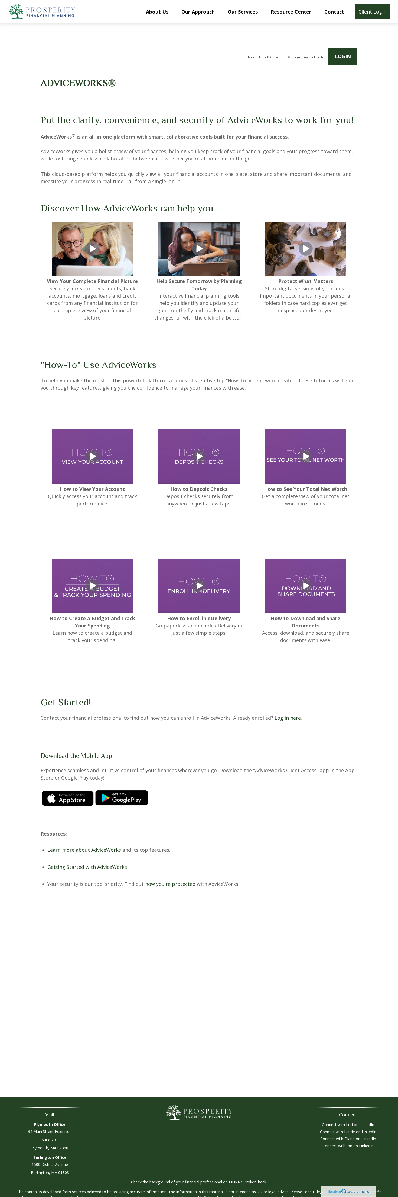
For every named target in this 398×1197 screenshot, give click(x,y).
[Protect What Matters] (305, 274)
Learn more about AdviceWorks (84, 850)
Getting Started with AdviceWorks (87, 867)
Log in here (288, 718)
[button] (157, 11)
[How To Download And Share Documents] (305, 611)
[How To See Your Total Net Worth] (305, 481)
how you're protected (170, 884)
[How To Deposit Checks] (199, 481)
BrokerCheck (255, 1182)
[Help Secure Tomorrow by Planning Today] (199, 274)
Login (343, 56)
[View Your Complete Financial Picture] (92, 274)
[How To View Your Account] (92, 481)
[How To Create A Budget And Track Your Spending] (92, 611)
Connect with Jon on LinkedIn (348, 1145)
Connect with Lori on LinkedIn (348, 1124)
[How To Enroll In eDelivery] (199, 611)
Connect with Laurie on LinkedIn (348, 1131)
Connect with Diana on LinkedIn (348, 1138)
